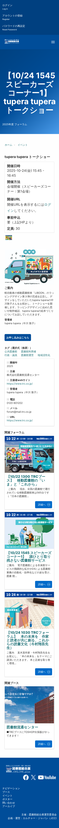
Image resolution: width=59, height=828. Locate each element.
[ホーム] (11, 42)
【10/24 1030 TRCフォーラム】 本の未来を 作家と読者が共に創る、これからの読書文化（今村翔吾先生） (28, 640)
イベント (23, 144)
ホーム (8, 144)
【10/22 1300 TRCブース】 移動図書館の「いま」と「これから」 (26, 480)
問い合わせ (8, 802)
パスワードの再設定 (13, 27)
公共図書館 (11, 351)
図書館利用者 (28, 351)
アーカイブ (8, 806)
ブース (6, 791)
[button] (8, 237)
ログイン (7, 7)
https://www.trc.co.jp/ (20, 383)
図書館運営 (27, 355)
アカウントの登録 (12, 17)
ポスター (7, 799)
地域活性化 (44, 355)
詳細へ (42, 504)
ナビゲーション (11, 788)
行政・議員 (11, 355)
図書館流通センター (22, 727)
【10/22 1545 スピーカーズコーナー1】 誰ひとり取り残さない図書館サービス (29, 556)
